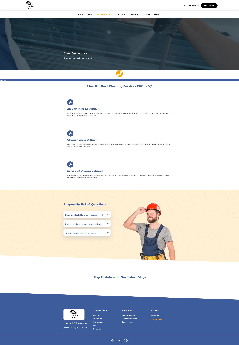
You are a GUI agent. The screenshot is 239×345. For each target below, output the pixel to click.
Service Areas (135, 14)
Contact (157, 14)
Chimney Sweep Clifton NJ (82, 140)
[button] (87, 214)
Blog (148, 14)
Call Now (3, 80)
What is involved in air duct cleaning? (80, 233)
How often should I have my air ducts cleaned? (84, 215)
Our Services (102, 14)
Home (80, 14)
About (90, 14)
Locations (119, 14)
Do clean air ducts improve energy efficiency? (83, 224)
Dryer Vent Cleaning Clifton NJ (85, 171)
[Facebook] (112, 340)
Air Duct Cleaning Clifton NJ (83, 108)
